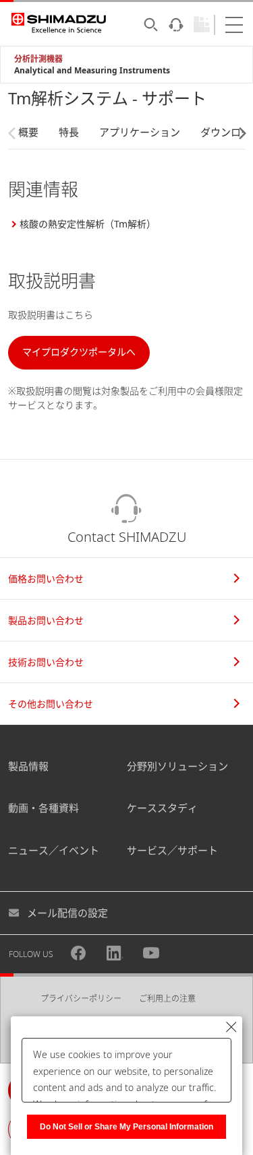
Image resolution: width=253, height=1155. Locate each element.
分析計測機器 (38, 59)
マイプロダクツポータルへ (79, 351)
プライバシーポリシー (80, 998)
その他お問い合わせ (50, 703)
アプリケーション (139, 132)
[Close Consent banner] (231, 1027)
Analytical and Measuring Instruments (92, 70)
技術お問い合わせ (46, 662)
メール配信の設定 (67, 912)
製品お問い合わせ (46, 620)
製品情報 (28, 766)
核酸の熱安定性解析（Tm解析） (88, 223)
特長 (69, 132)
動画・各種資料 (43, 807)
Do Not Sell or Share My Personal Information (126, 1126)
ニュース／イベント (53, 850)
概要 (28, 132)
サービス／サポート (172, 850)
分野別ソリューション (177, 766)
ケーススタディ (162, 807)
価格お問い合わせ (46, 578)
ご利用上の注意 (167, 998)
